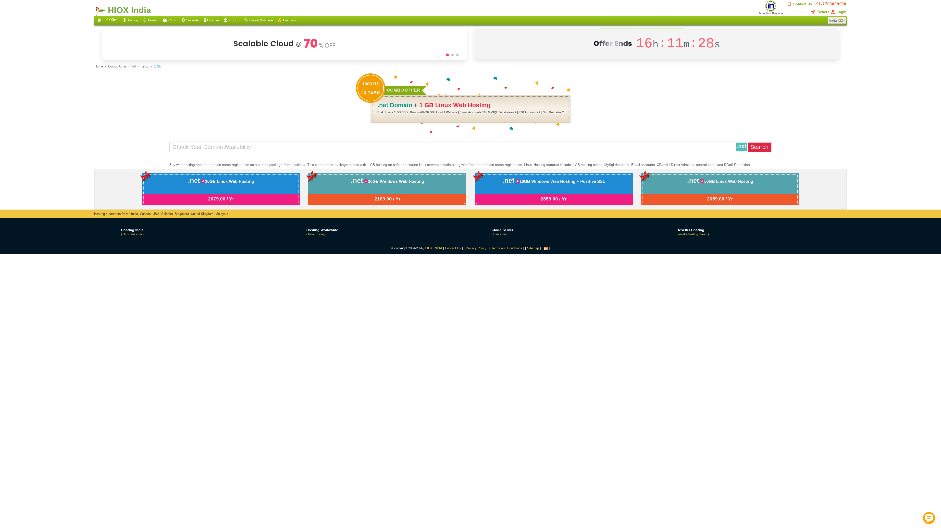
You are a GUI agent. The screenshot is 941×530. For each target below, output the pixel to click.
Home (99, 66)
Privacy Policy (476, 248)
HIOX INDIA (433, 248)
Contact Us (802, 4)
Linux (145, 66)
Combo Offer (117, 66)
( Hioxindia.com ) (132, 234)
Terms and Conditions (506, 248)
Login (841, 12)
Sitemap (533, 248)
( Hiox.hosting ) (316, 234)
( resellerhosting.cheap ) (693, 234)
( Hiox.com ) (500, 234)
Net (133, 66)
